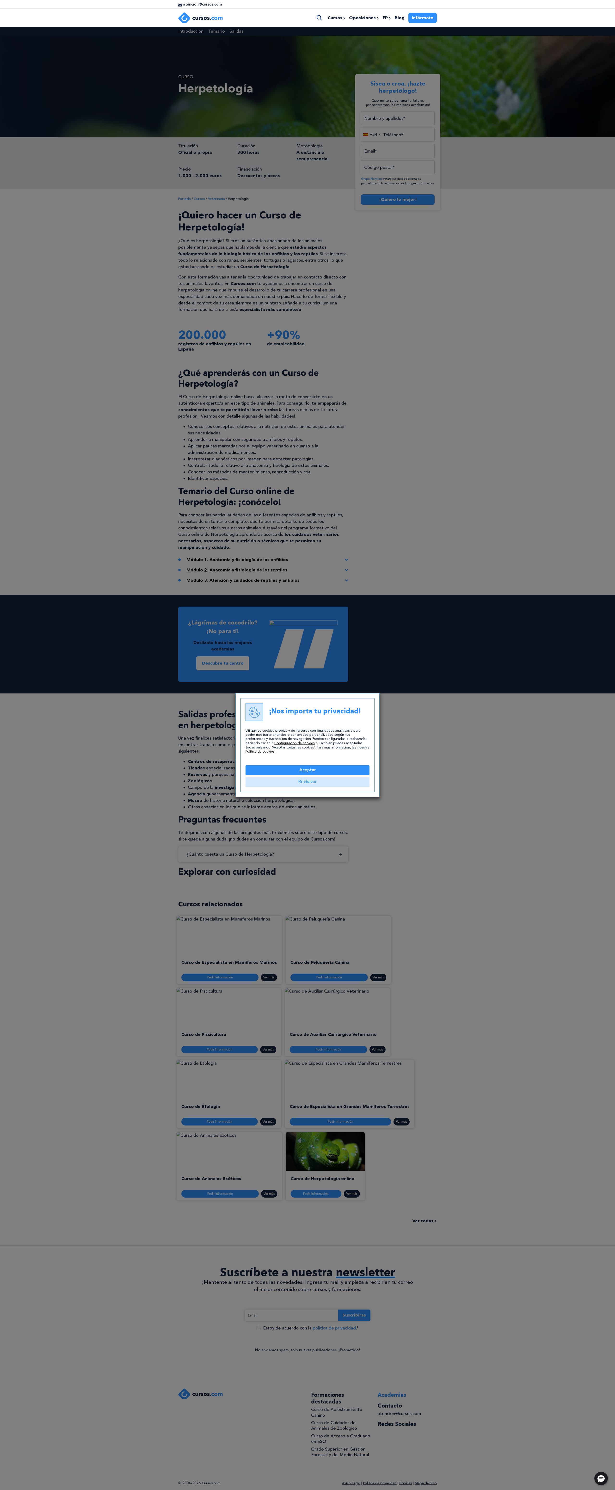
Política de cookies (260, 751)
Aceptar (307, 770)
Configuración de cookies (294, 743)
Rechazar (307, 782)
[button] (601, 1478)
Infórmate (422, 17)
